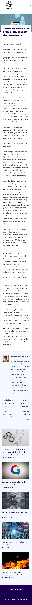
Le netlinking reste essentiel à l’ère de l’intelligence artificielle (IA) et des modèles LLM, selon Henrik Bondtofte (15, 452)
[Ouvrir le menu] (30, 5)
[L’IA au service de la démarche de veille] (16, 500)
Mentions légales (16, 589)
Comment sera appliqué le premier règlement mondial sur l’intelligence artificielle (25, 410)
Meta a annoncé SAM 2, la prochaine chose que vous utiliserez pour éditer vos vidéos (8, 408)
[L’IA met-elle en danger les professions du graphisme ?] (16, 560)
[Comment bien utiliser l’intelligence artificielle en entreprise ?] (16, 530)
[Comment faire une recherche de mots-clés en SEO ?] (16, 470)
